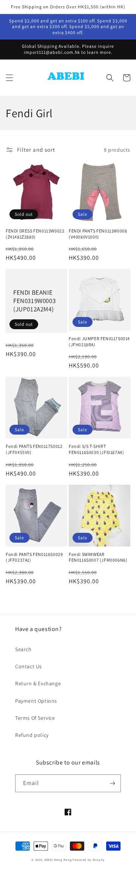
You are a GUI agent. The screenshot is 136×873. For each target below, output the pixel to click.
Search (23, 649)
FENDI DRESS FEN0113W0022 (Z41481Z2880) (35, 234)
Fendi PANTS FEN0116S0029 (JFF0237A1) (34, 557)
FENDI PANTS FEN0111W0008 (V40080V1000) (98, 234)
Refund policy (32, 735)
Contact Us (28, 666)
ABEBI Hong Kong (58, 859)
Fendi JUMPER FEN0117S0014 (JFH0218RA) (99, 341)
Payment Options (36, 700)
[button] (9, 77)
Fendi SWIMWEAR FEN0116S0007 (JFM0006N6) (98, 557)
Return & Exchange (38, 683)
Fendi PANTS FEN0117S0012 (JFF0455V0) (34, 449)
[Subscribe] (112, 783)
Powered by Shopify (89, 859)
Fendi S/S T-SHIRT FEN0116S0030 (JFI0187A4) (96, 449)
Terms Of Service (35, 717)
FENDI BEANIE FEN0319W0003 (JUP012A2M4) (34, 300)
